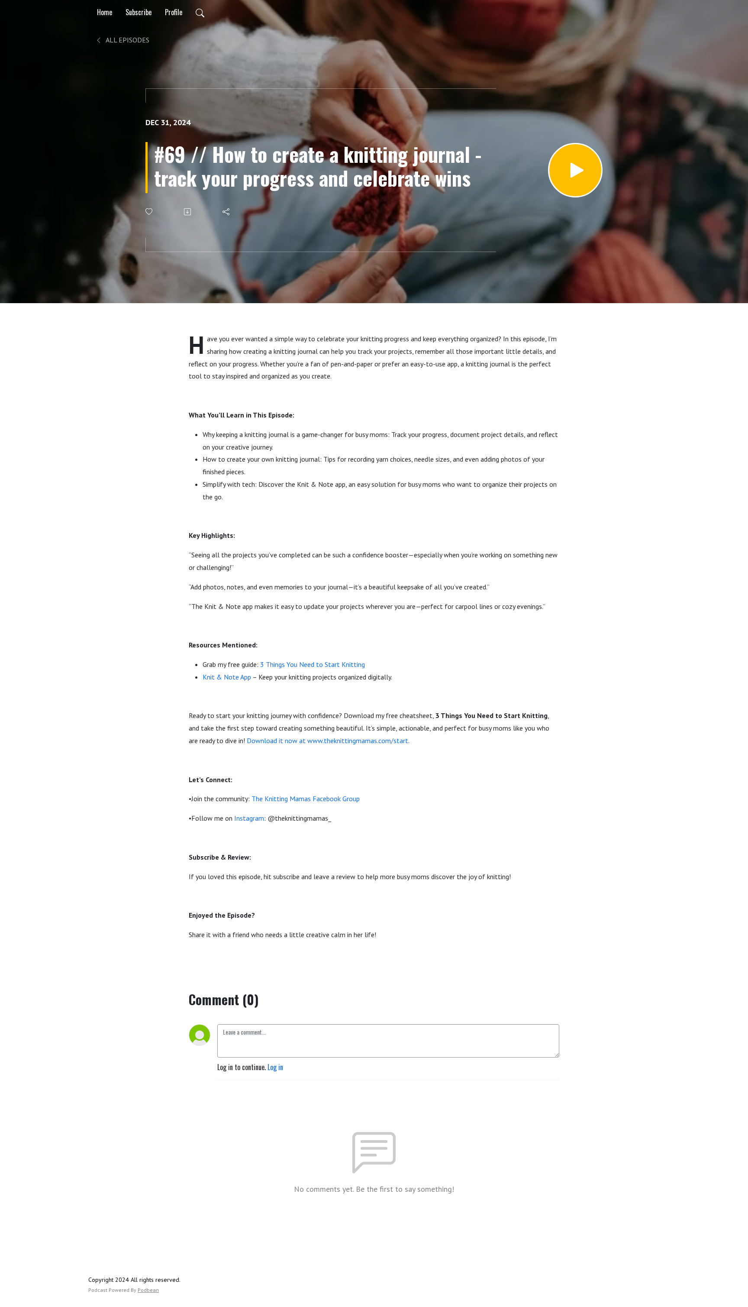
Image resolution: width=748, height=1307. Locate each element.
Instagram (249, 818)
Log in (275, 1067)
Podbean (148, 1290)
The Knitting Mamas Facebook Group (305, 798)
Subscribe (139, 12)
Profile (173, 12)
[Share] (227, 211)
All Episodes (126, 40)
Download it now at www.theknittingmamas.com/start (327, 740)
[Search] (200, 12)
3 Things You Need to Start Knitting (312, 664)
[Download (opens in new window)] (188, 211)
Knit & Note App (227, 677)
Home (104, 12)
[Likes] (150, 211)
